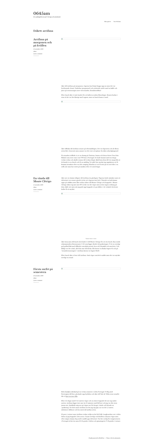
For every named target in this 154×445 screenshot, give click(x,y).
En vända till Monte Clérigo (42, 180)
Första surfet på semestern (43, 271)
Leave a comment (37, 53)
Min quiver (107, 21)
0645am (41, 13)
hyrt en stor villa (71, 396)
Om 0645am (117, 21)
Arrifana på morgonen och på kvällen (42, 42)
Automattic (117, 438)
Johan (34, 51)
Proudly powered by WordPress (96, 438)
